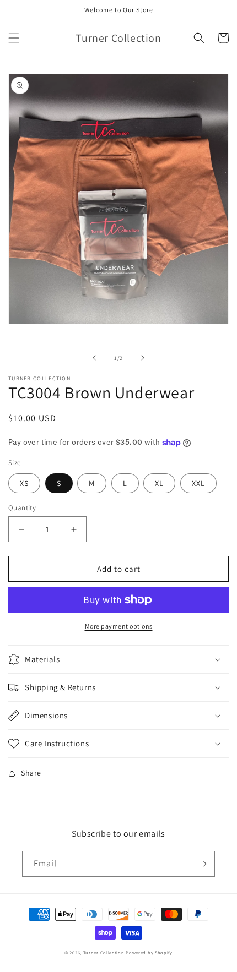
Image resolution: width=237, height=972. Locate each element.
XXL (198, 483)
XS (24, 483)
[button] (14, 38)
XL (159, 483)
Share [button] (31, 773)
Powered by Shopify (149, 952)
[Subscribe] (202, 864)
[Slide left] (94, 358)
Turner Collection (104, 952)
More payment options (119, 626)
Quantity (22, 507)
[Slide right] (143, 358)
